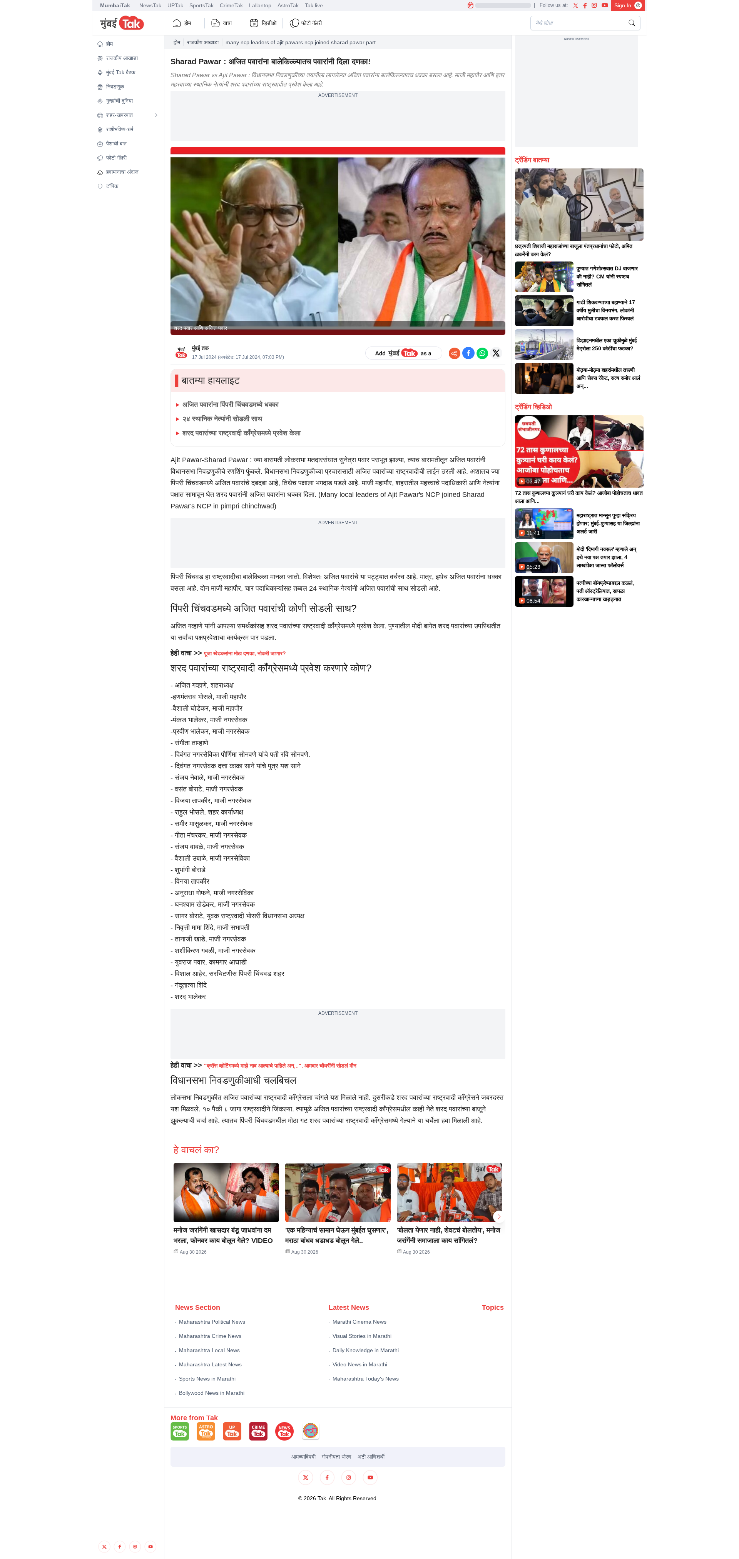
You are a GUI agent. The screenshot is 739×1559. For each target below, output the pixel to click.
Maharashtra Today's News (366, 1379)
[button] (127, 44)
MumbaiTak (115, 5)
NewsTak (150, 5)
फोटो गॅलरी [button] (311, 23)
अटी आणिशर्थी (371, 1457)
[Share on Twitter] (496, 353)
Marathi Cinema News (359, 1322)
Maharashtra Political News (212, 1322)
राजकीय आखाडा (203, 42)
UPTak (175, 5)
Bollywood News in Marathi (211, 1393)
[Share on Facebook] (468, 353)
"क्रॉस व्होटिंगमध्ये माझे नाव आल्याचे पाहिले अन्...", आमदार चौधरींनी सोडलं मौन (280, 1066)
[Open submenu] (156, 115)
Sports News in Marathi (207, 1379)
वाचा (227, 23)
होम (187, 23)
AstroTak (288, 5)
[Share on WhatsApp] (482, 353)
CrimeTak (231, 5)
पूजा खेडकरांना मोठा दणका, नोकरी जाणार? (245, 653)
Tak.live (314, 5)
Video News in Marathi (360, 1364)
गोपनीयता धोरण (336, 1457)
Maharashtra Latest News (210, 1364)
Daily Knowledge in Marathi (366, 1350)
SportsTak (201, 5)
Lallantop (260, 5)
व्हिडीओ (269, 23)
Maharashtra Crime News (210, 1336)
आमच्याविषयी (303, 1457)
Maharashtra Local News (209, 1350)
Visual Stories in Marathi (362, 1336)
